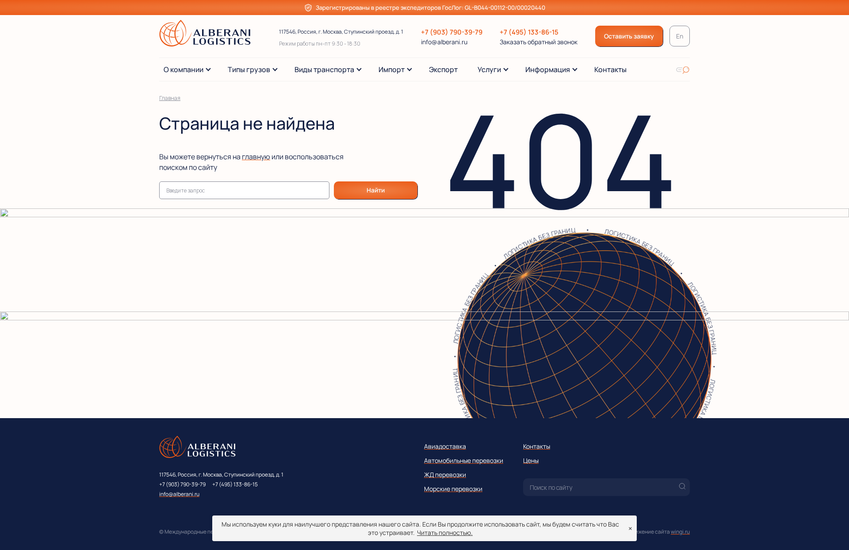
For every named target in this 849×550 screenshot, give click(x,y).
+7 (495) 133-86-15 (529, 32)
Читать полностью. (445, 532)
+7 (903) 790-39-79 (451, 32)
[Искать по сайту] (683, 69)
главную (256, 157)
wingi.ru (680, 531)
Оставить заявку (629, 36)
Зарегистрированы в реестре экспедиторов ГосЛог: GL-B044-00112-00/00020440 (430, 8)
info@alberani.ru (444, 42)
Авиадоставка (445, 446)
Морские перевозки (453, 489)
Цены (531, 460)
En (679, 36)
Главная (169, 98)
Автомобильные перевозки (463, 460)
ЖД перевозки (445, 474)
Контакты (536, 446)
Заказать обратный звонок (538, 42)
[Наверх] (829, 530)
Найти (376, 190)
